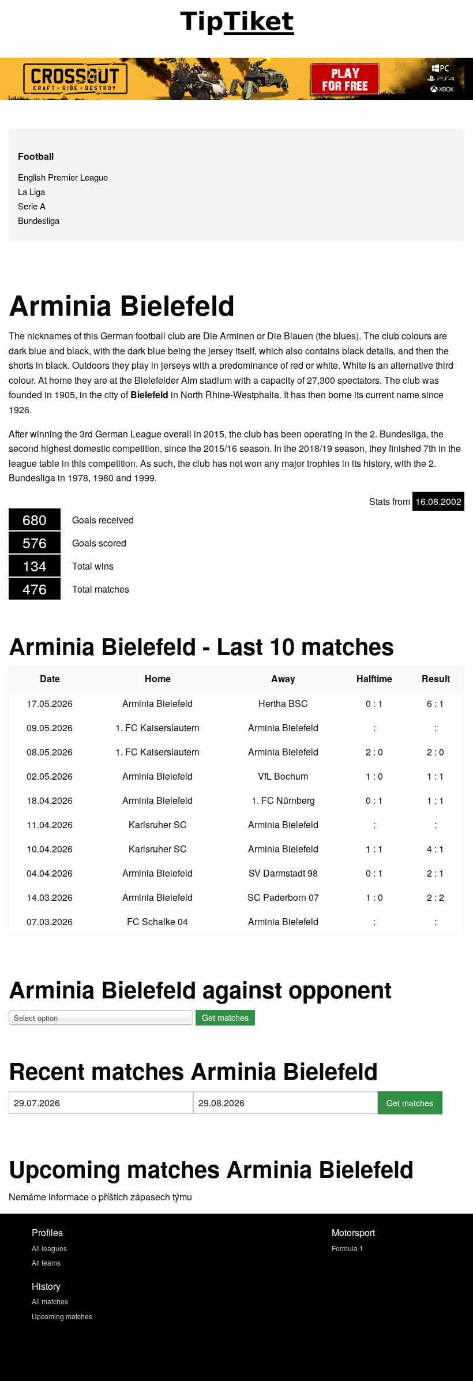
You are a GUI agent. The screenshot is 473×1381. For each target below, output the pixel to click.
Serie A (32, 206)
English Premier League (63, 177)
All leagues (49, 1248)
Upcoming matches (62, 1316)
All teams (46, 1262)
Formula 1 (347, 1248)
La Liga (31, 191)
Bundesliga (38, 220)
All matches (50, 1301)
